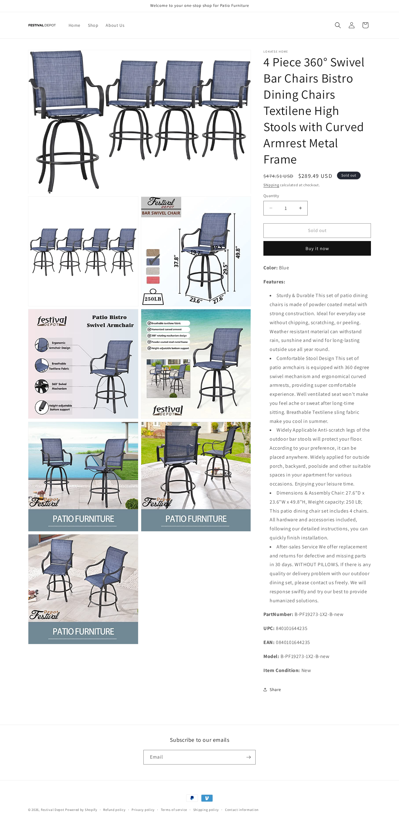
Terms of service (174, 809)
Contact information (242, 809)
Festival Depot (53, 809)
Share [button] (275, 689)
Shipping (271, 184)
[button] (338, 25)
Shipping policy (206, 809)
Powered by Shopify (81, 809)
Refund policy (114, 809)
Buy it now (317, 248)
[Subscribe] (248, 757)
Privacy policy (143, 809)
